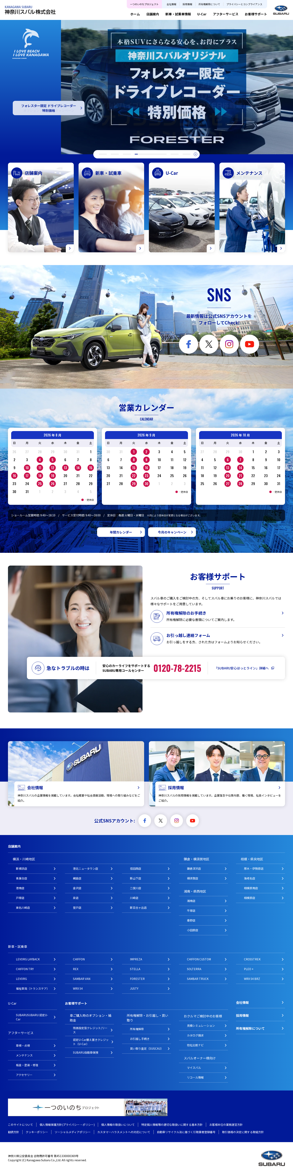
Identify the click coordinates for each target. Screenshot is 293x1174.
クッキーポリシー (37, 1132)
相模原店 (249, 898)
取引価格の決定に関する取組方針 (243, 1132)
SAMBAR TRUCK (197, 979)
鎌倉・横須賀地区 (196, 859)
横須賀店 (192, 878)
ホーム (135, 14)
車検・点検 (23, 1045)
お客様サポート (256, 14)
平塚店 (191, 911)
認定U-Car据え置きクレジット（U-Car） (91, 1042)
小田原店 (192, 930)
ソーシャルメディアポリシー (73, 1132)
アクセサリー (24, 1075)
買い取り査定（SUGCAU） (146, 1048)
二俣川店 (135, 888)
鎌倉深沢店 (194, 868)
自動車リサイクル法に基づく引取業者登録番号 (186, 1132)
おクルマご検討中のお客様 (203, 1016)
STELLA (135, 969)
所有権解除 (137, 1029)
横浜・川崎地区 (24, 859)
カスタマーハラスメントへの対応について (123, 1132)
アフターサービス (225, 14)
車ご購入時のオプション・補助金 (90, 1018)
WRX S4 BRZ (252, 979)
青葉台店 (21, 878)
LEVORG (21, 979)
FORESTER (137, 979)
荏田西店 (135, 868)
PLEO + (248, 969)
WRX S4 (78, 988)
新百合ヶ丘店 (138, 908)
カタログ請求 (195, 1035)
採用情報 (187, 4)
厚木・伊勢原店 (254, 868)
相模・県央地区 (252, 859)
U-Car (201, 14)
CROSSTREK (252, 959)
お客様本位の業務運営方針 (226, 1125)
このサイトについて (20, 1125)
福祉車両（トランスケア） (32, 988)
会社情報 (171, 4)
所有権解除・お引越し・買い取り (147, 1018)
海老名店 (249, 878)
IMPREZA (136, 959)
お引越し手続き (139, 1039)
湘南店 (191, 901)
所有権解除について (209, 4)
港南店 (20, 888)
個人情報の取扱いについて (118, 1125)
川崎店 (134, 898)
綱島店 (77, 878)
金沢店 (77, 888)
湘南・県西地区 (195, 891)
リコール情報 (195, 1077)
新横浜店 (21, 868)
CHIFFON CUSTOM (199, 959)
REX (75, 969)
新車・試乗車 (17, 946)
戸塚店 (20, 898)
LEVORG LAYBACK (28, 959)
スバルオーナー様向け (200, 1058)
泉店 (76, 898)
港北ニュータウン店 (85, 868)
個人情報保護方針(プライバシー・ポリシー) (67, 1125)
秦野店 (191, 920)
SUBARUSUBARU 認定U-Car (32, 1017)
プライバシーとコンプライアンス (244, 4)
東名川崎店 (23, 908)
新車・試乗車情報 (178, 14)
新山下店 (135, 878)
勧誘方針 (13, 1132)
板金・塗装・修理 (27, 1065)
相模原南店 (251, 888)
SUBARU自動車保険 (85, 1052)
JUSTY (134, 988)
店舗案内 (152, 14)
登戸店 (77, 908)
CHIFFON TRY (25, 969)
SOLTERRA (194, 969)
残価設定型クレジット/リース (90, 1030)
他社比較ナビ (195, 1045)
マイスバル (194, 1068)
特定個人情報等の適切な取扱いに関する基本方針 (172, 1125)
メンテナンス (24, 1055)
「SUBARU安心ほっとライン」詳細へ (241, 668)
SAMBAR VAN (81, 979)
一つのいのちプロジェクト (144, 4)
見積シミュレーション (201, 1026)
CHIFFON (79, 959)
